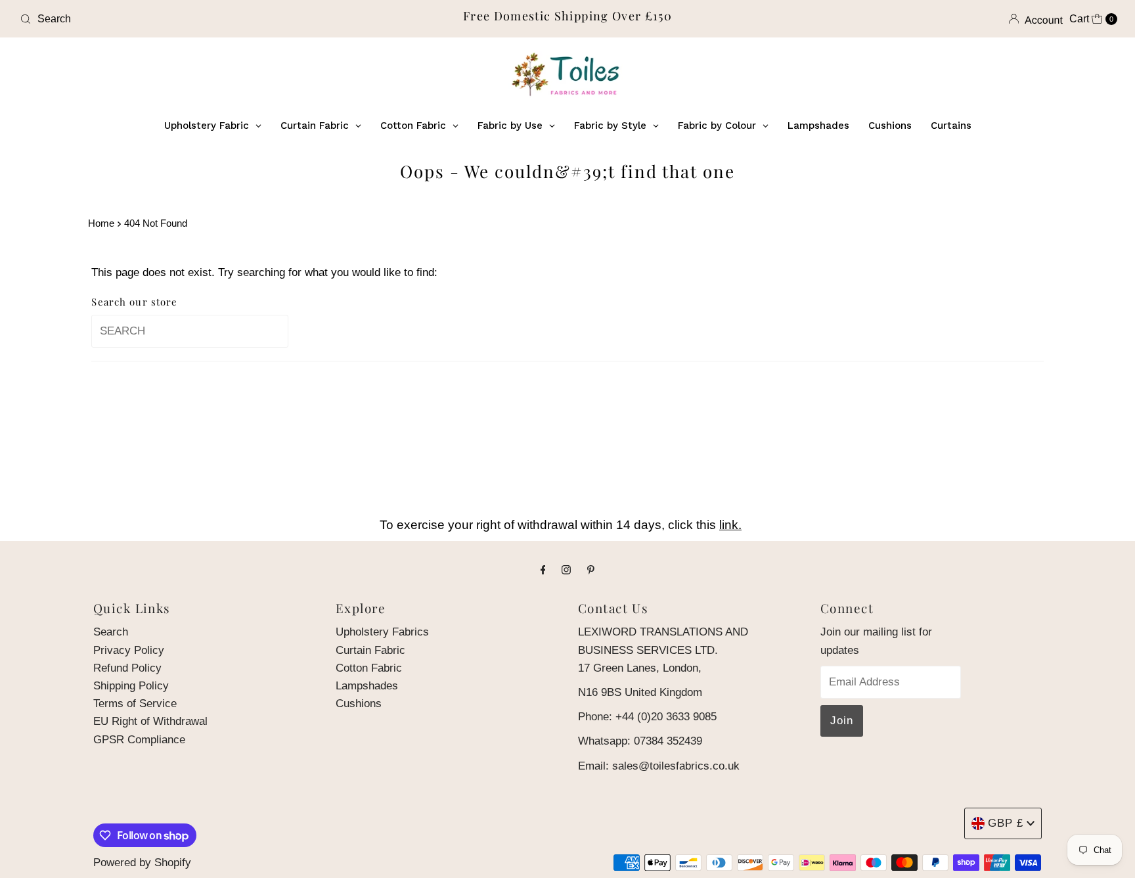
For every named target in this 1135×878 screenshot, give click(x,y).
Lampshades (367, 686)
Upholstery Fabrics (382, 632)
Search (110, 632)
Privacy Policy (128, 650)
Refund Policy (127, 668)
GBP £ (1005, 823)
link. (730, 525)
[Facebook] (543, 569)
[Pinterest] (590, 569)
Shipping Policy (131, 686)
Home (101, 223)
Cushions (359, 703)
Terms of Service (135, 703)
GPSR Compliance (139, 739)
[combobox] (195, 19)
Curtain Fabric (370, 650)
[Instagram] (566, 569)
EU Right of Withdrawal (150, 721)
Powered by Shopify (142, 862)
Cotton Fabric (369, 668)
